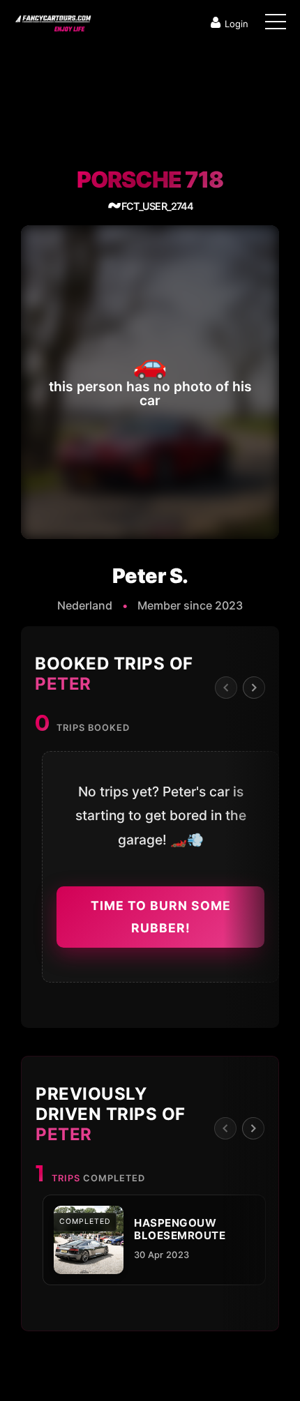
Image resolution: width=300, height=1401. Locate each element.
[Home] (52, 20)
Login (236, 23)
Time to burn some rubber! (161, 916)
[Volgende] (254, 687)
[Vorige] (226, 687)
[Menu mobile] (275, 24)
